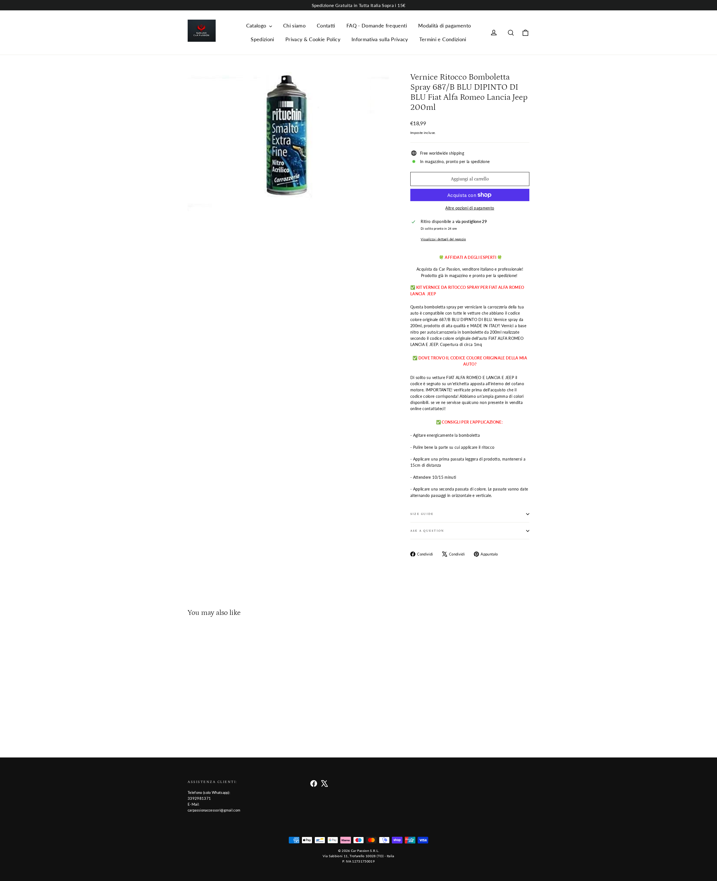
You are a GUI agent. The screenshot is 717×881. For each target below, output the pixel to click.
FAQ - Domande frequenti (376, 25)
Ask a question (427, 531)
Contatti (326, 25)
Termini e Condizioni (442, 39)
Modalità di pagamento (444, 25)
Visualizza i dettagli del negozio (443, 239)
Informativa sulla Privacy (379, 39)
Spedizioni (262, 39)
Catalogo (257, 25)
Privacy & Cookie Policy (312, 39)
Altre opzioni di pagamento (469, 208)
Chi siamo (294, 25)
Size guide (422, 514)
